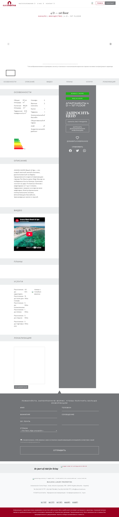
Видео (50, 82)
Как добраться (21, 387)
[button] (10, 73)
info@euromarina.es (78, 489)
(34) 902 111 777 (41, 489)
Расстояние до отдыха (18, 317)
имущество (55, 16)
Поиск (100, 3)
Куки (83, 493)
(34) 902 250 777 (66, 489)
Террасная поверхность (19, 112)
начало (42, 16)
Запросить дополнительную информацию (77, 128)
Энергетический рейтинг (37, 130)
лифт (33, 126)
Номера (34, 100)
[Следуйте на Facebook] (53, 496)
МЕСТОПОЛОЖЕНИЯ (26, 3)
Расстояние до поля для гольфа (19, 298)
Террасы (34, 112)
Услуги (89, 82)
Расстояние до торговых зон (19, 324)
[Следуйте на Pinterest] (61, 496)
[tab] (41, 64)
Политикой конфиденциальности (30, 442)
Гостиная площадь (17, 107)
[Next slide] (110, 44)
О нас (39, 3)
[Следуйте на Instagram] (58, 496)
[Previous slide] (8, 44)
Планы (69, 82)
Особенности (10, 82)
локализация (109, 82)
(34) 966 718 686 (52, 489)
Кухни (33, 109)
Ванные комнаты (34, 105)
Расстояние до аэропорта (18, 292)
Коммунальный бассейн (37, 116)
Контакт (49, 3)
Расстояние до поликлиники (19, 305)
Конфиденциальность (73, 493)
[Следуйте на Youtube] (63, 496)
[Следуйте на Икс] (55, 496)
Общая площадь (17, 101)
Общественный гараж (37, 122)
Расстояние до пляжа (18, 311)
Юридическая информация (56, 493)
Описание (29, 82)
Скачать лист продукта (77, 122)
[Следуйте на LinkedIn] (66, 496)
